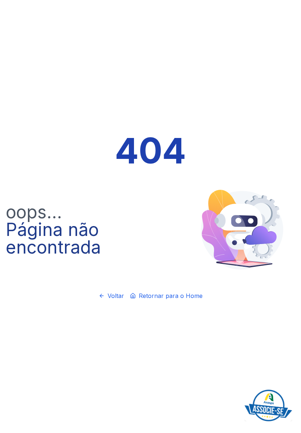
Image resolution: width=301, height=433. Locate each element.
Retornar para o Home (171, 295)
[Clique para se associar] (268, 405)
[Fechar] (290, 391)
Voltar (116, 295)
